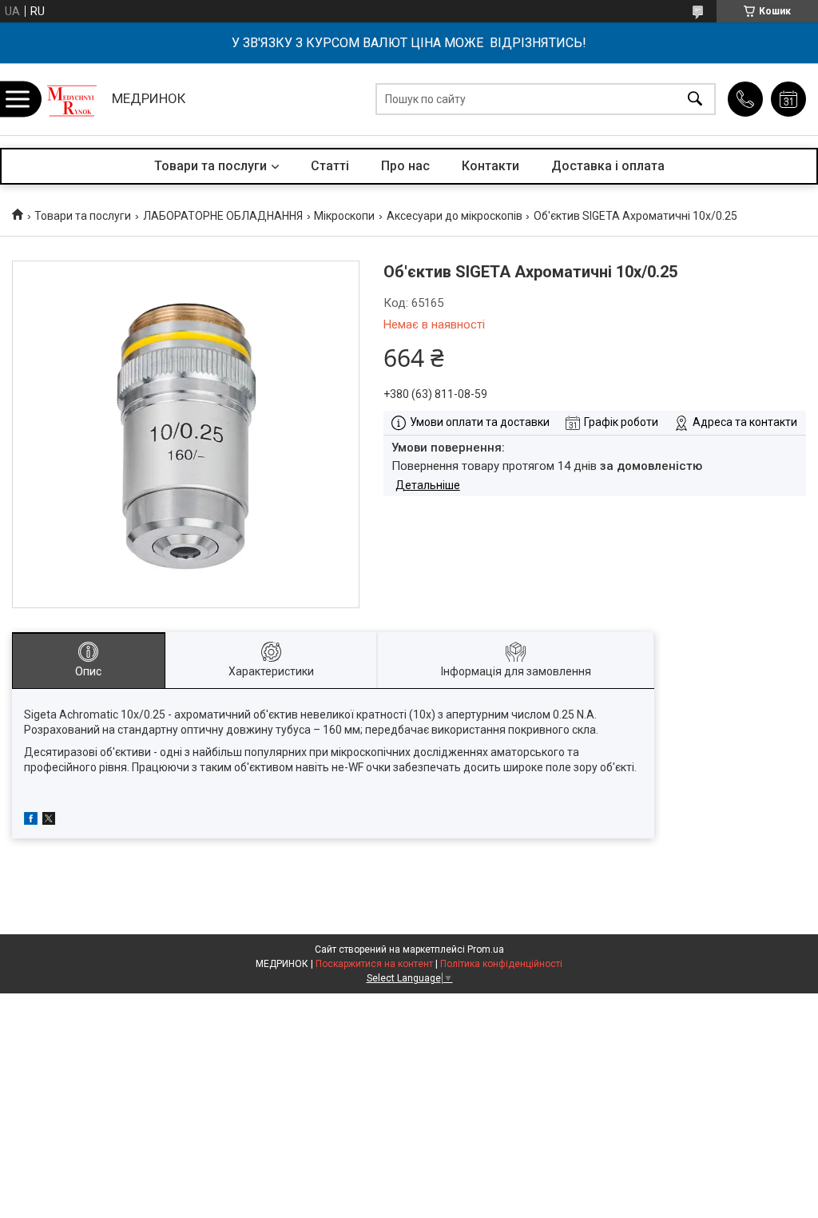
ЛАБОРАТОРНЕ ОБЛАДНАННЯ (223, 215)
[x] (48, 820)
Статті (330, 165)
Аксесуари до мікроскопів (454, 215)
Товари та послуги (210, 165)
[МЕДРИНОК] (72, 99)
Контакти (490, 165)
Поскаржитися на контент (374, 963)
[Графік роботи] (788, 99)
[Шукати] (695, 99)
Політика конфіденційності (501, 963)
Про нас (405, 165)
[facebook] (31, 820)
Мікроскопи (344, 215)
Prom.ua (485, 949)
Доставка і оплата (608, 165)
